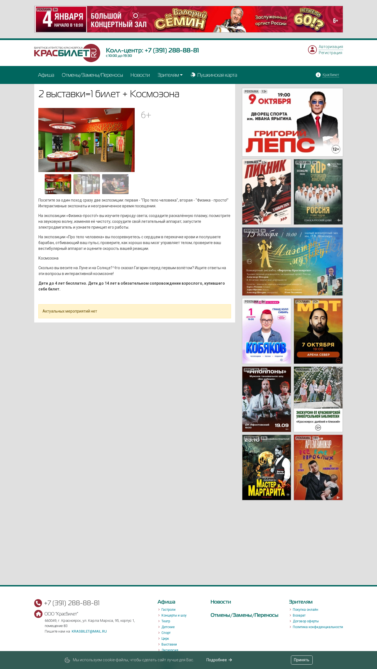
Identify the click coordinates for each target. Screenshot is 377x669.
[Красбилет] (67, 52)
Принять (301, 660)
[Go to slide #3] (115, 184)
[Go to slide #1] (58, 184)
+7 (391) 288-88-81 (172, 50)
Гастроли (168, 610)
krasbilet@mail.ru (89, 631)
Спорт (166, 633)
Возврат (299, 615)
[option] (188, 19)
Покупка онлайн (305, 610)
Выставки (169, 644)
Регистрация (330, 53)
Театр (165, 621)
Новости (140, 75)
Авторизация (331, 46)
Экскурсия (169, 650)
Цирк (165, 639)
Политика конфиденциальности (318, 627)
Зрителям (168, 75)
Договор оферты (306, 621)
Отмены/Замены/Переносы (92, 75)
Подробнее (216, 660)
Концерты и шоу (174, 615)
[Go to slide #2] (86, 184)
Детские (168, 627)
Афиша (46, 75)
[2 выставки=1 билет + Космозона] (86, 139)
